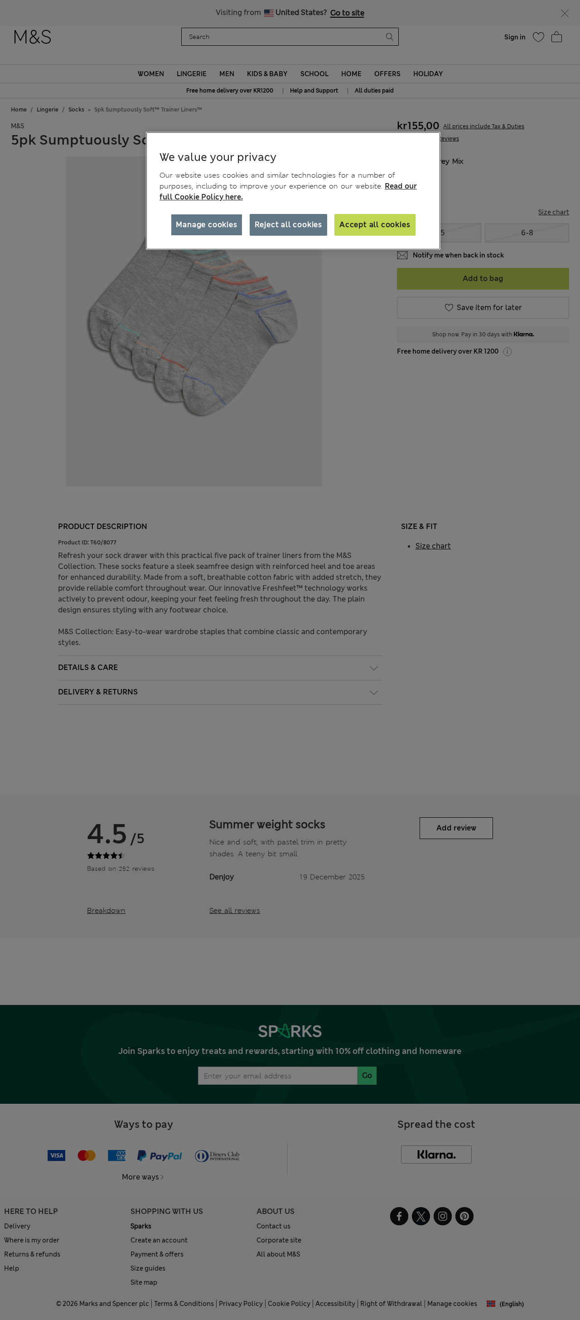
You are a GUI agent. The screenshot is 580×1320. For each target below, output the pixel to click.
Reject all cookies (288, 224)
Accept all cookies (374, 224)
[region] (293, 191)
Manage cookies (206, 224)
